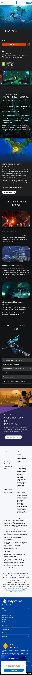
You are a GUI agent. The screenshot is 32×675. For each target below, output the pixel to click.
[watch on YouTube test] (25, 83)
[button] (16, 78)
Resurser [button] (5, 636)
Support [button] (4, 633)
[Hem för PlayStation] (16, 2)
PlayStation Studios (6, 615)
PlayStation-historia (7, 621)
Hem (3, 605)
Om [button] (3, 608)
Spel (7, 605)
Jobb (3, 613)
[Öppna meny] (2, 2)
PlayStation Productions (7, 617)
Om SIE (4, 611)
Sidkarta (28, 666)
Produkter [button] (5, 625)
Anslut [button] (4, 640)
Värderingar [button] (5, 629)
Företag (4, 619)
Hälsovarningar (7, 553)
